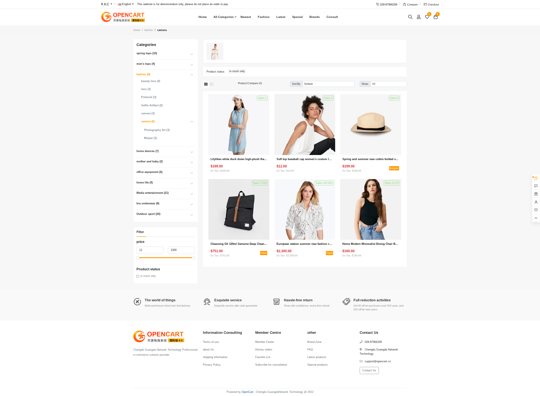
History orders (263, 349)
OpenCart (247, 391)
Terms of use (211, 341)
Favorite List (262, 357)
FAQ (310, 349)
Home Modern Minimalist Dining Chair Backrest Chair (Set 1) (370, 243)
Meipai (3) (150, 138)
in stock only (148, 275)
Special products (317, 364)
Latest (280, 17)
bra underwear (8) (147, 203)
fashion (148, 30)
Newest (245, 17)
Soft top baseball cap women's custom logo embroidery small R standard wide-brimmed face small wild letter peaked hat (305, 159)
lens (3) (146, 89)
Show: (365, 83)
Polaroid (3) (148, 97)
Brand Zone (314, 341)
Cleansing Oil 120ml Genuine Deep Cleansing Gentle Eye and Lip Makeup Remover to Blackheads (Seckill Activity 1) (239, 243)
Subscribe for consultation (271, 364)
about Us (208, 349)
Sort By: (296, 83)
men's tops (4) (145, 63)
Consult (332, 17)
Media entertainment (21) (152, 192)
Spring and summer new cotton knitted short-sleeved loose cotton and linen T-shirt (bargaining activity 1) (370, 159)
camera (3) (148, 113)
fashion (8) (143, 74)
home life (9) (144, 182)
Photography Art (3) (157, 130)
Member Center (264, 341)
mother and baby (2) (149, 161)
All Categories (223, 17)
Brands (314, 17)
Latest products (316, 357)
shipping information (215, 357)
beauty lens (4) (150, 81)
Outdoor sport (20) (148, 214)
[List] (212, 84)
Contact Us (369, 370)
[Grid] (206, 84)
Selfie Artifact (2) (152, 105)
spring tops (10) (146, 53)
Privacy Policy (212, 364)
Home (202, 17)
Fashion (264, 17)
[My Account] (419, 16)
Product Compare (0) (250, 83)
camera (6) (148, 121)
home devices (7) (147, 151)
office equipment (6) (149, 172)
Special (297, 17)
